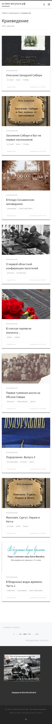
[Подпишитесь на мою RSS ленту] (26, 719)
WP (20, 713)
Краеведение (14, 13)
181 (20, 634)
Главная (4, 13)
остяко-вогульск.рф (20, 709)
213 (37, 634)
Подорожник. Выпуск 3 (20, 457)
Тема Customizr (37, 713)
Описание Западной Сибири (24, 75)
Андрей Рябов (11, 87)
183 (29, 634)
